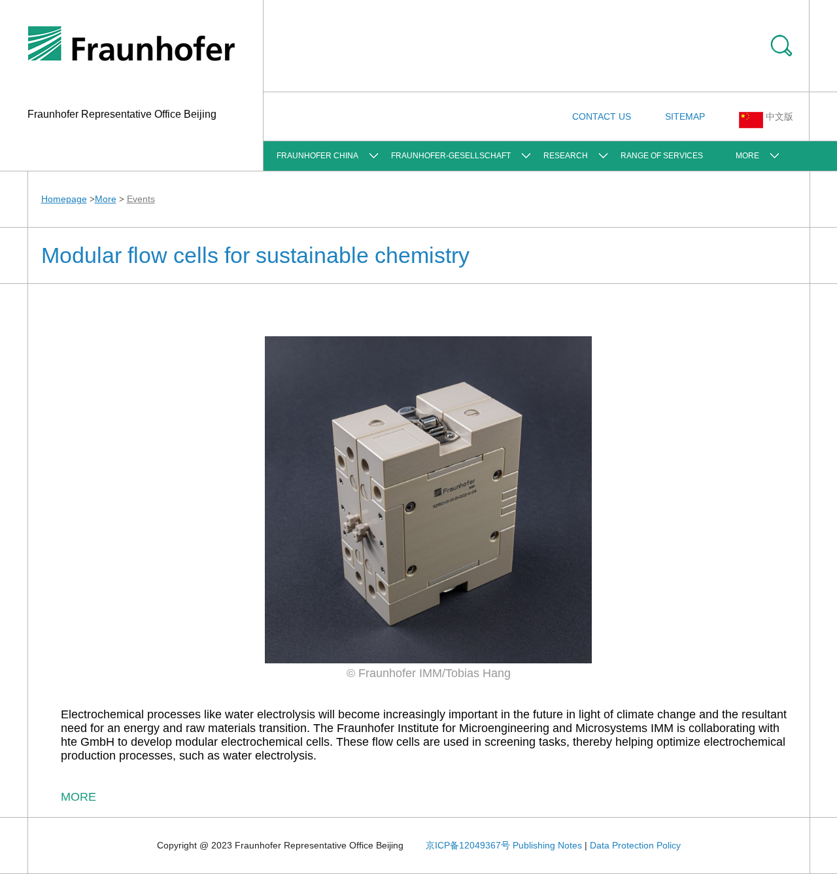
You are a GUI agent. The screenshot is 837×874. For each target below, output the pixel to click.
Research (565, 155)
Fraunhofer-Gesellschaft (451, 155)
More (747, 155)
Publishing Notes (547, 845)
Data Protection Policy (635, 845)
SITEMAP (685, 116)
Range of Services (662, 155)
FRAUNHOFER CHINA (317, 155)
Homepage (64, 199)
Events (141, 199)
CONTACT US (601, 116)
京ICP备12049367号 (468, 845)
